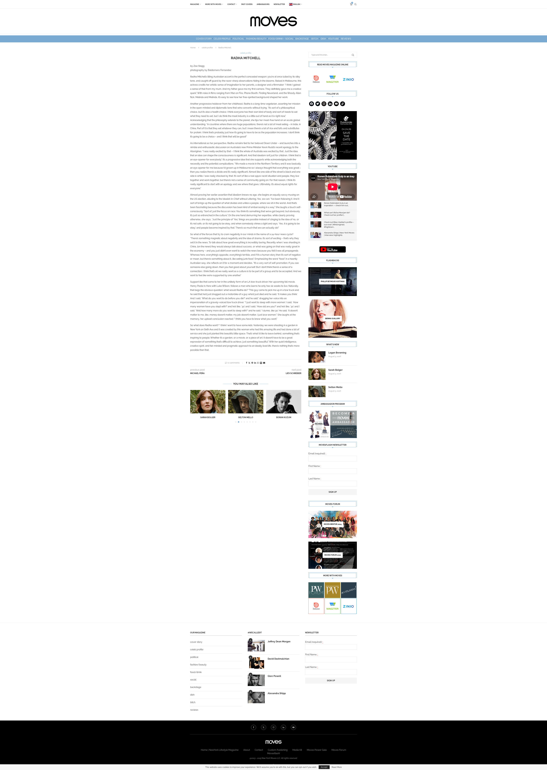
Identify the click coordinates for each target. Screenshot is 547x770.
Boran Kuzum (245, 417)
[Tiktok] (342, 104)
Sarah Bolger (335, 370)
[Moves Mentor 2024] (332, 524)
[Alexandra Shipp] (256, 697)
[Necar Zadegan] (283, 401)
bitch (192, 702)
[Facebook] (311, 104)
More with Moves (213, 4)
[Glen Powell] (256, 680)
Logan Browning (337, 352)
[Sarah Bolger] (316, 374)
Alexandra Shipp (277, 693)
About (246, 750)
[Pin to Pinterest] (252, 363)
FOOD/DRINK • (276, 38)
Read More (337, 767)
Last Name (314, 478)
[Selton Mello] (207, 401)
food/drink (196, 672)
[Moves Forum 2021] (332, 555)
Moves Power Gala (317, 750)
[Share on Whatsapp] (258, 363)
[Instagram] (324, 104)
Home (193, 48)
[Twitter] (318, 104)
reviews (194, 710)
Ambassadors (263, 4)
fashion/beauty (198, 664)
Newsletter (279, 4)
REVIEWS (346, 38)
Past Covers (246, 4)
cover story (196, 642)
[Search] (355, 4)
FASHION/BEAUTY (256, 38)
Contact (231, 4)
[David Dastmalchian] (256, 663)
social (193, 679)
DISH (323, 38)
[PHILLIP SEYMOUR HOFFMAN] (332, 281)
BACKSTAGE (302, 38)
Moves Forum (338, 750)
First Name (314, 466)
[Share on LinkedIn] (255, 363)
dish (192, 694)
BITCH (314, 38)
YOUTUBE (333, 38)
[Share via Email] (264, 363)
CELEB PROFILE (222, 38)
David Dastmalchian (278, 658)
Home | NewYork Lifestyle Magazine (219, 750)
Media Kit (297, 750)
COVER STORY (204, 38)
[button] (194, 406)
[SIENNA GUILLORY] (332, 319)
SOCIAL (289, 38)
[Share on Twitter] (249, 363)
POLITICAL (238, 38)
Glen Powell (274, 676)
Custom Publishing (278, 750)
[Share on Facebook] (246, 363)
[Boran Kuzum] (245, 401)
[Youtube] (336, 104)
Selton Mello (207, 417)
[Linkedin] (330, 104)
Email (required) (317, 453)
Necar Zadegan (283, 417)
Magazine (194, 4)
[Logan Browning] (316, 357)
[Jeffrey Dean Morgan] (256, 645)
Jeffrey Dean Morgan (279, 641)
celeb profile (207, 48)
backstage (195, 687)
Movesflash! (273, 753)
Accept (324, 767)
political (194, 657)
